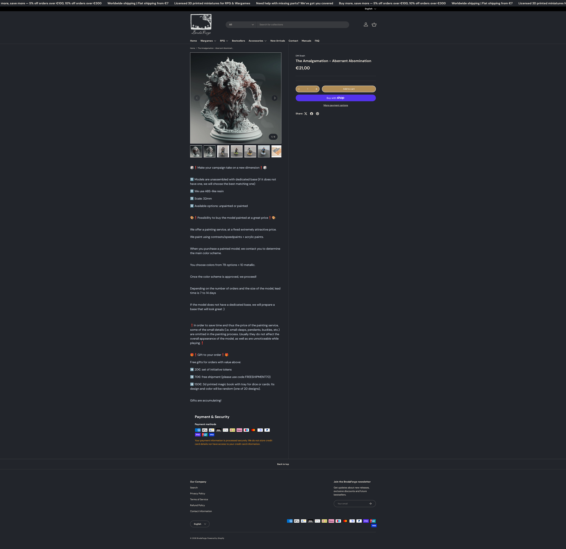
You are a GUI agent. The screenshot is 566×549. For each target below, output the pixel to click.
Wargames (206, 40)
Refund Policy (197, 505)
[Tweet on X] (306, 114)
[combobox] (287, 24)
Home (193, 40)
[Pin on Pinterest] (317, 114)
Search (194, 487)
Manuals (306, 40)
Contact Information (201, 511)
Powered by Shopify (215, 538)
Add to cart (349, 89)
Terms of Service (199, 499)
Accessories (256, 40)
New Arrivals (277, 40)
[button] (374, 24)
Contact (293, 40)
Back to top (283, 464)
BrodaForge (202, 538)
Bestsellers (238, 40)
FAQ (317, 40)
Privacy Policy (197, 493)
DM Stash (300, 55)
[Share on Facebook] (312, 114)
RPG (222, 40)
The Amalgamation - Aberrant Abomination (215, 48)
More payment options (336, 105)
